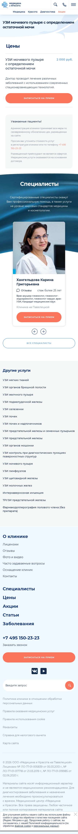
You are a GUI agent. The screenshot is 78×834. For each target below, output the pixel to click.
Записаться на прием (39, 98)
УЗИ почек (10, 416)
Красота (32, 11)
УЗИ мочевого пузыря (18, 463)
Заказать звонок (15, 645)
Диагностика (47, 11)
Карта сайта (11, 743)
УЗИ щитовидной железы (20, 478)
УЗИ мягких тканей (16, 380)
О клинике (15, 536)
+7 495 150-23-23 (21, 638)
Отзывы (26, 290)
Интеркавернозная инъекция (23, 492)
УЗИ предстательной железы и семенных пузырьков (39, 431)
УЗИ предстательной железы (22, 438)
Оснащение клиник (18, 570)
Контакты (10, 576)
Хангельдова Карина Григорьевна (35, 282)
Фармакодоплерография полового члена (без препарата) (34, 509)
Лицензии (11, 544)
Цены (9, 597)
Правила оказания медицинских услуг (29, 711)
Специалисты (19, 588)
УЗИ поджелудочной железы (22, 402)
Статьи (11, 615)
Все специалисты (39, 343)
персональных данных (46, 826)
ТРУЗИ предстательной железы (24, 500)
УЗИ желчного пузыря (18, 394)
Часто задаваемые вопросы (24, 563)
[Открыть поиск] (55, 4)
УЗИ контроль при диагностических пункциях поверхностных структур (34, 454)
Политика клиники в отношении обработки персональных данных (32, 701)
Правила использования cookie (24, 719)
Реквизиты (10, 727)
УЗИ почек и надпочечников (22, 423)
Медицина (19, 11)
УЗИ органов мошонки (18, 445)
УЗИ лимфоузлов (14, 471)
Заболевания (18, 623)
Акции (61, 11)
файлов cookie (23, 826)
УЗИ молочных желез (17, 485)
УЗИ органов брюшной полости (24, 387)
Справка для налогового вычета (24, 735)
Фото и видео (13, 557)
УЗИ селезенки (13, 409)
